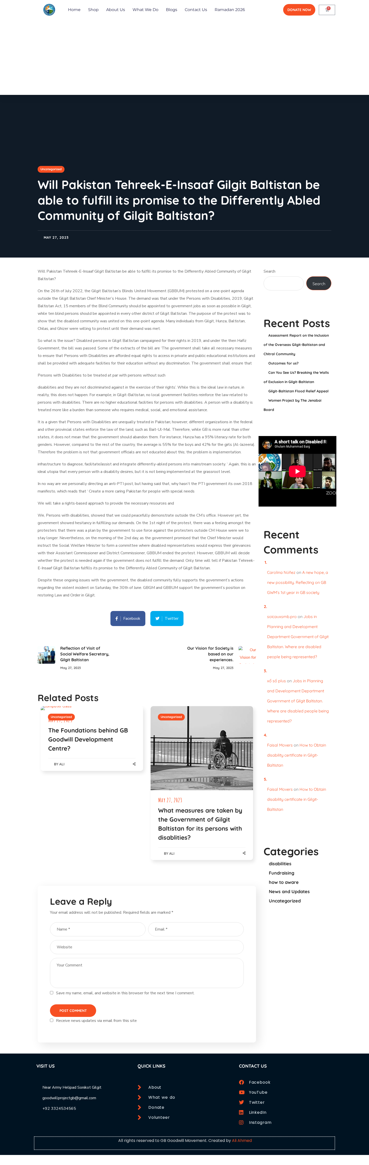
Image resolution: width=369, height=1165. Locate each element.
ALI (62, 764)
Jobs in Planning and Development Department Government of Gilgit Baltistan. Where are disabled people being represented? (298, 636)
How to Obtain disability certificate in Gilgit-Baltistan (296, 755)
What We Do (145, 9)
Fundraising (281, 873)
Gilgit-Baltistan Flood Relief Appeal (298, 391)
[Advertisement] (184, 57)
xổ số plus (276, 680)
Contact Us (196, 9)
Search (269, 271)
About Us (115, 9)
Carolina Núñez (281, 572)
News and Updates (289, 891)
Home (74, 9)
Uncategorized (51, 169)
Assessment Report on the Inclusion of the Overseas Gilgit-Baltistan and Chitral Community (296, 344)
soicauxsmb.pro (282, 616)
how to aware (284, 882)
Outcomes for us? (283, 363)
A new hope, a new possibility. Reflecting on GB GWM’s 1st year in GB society (297, 582)
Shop (93, 9)
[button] (299, 10)
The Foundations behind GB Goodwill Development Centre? (88, 739)
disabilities (280, 864)
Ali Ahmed (242, 1140)
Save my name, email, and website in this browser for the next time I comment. (125, 993)
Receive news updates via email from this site (96, 1020)
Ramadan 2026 (230, 9)
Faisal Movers (280, 745)
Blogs (171, 9)
